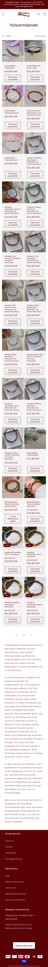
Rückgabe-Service (13, 859)
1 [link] (16, 635)
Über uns (9, 841)
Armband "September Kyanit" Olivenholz (35, 605)
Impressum (10, 888)
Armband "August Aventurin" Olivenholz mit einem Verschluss (34, 210)
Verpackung (10, 853)
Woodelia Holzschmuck (20, 966)
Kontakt (8, 847)
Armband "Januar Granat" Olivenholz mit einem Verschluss (12, 456)
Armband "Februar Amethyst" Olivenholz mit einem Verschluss (34, 407)
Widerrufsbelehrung (14, 882)
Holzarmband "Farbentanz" (10, 67)
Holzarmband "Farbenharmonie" (12, 112)
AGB (7, 876)
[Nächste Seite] (31, 635)
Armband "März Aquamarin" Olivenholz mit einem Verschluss (12, 358)
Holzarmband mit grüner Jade (34, 67)
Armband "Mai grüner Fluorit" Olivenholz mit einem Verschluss (12, 308)
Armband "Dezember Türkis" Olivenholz (13, 553)
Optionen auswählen (13, 78)
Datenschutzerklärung (15, 894)
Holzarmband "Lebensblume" (33, 454)
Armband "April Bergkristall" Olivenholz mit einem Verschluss (34, 308)
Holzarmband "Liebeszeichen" (11, 159)
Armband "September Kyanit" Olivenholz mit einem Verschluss (12, 210)
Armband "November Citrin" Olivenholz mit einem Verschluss (12, 407)
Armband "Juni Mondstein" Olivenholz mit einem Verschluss (34, 259)
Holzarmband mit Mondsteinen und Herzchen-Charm (34, 113)
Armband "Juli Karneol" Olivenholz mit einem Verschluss (12, 259)
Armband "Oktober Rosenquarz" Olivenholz (12, 605)
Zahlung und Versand (15, 900)
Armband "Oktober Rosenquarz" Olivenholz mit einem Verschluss (34, 161)
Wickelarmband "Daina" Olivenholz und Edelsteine (12, 504)
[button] (3, 14)
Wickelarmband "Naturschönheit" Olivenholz (34, 504)
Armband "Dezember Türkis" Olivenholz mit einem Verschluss (35, 358)
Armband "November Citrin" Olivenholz (34, 554)
